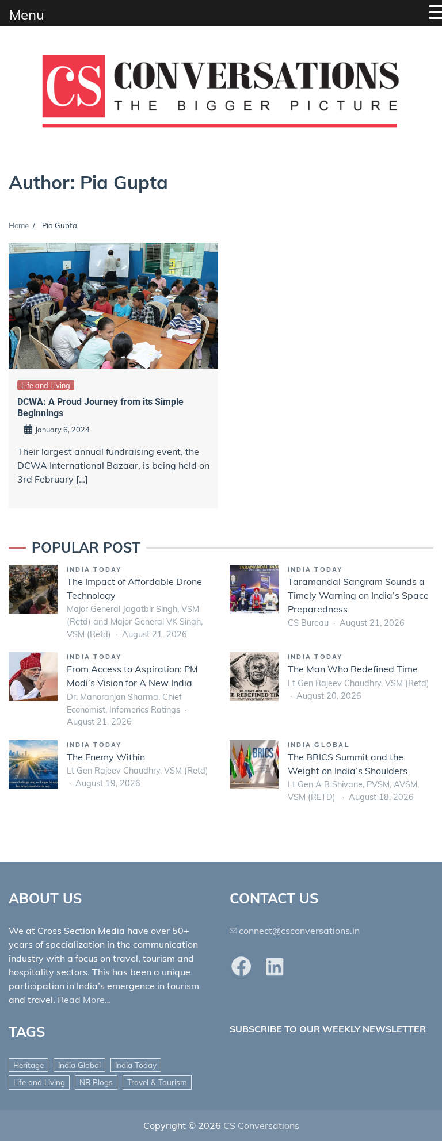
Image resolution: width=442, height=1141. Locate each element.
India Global (319, 744)
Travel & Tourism (157, 1082)
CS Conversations (261, 1125)
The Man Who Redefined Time (353, 669)
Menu (26, 14)
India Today (94, 569)
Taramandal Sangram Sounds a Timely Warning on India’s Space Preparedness (358, 595)
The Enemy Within (106, 757)
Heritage (28, 1065)
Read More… (84, 999)
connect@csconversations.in (299, 930)
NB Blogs (96, 1082)
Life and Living (45, 385)
